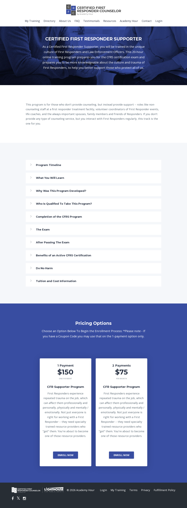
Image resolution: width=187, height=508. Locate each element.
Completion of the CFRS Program (59, 216)
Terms (133, 490)
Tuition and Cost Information (56, 281)
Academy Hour (129, 21)
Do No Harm (44, 268)
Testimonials (91, 21)
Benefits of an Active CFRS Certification (63, 255)
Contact (147, 21)
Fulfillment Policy (164, 490)
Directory (49, 21)
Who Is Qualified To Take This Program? (64, 203)
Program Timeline (48, 165)
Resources (109, 21)
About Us (65, 21)
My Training (32, 21)
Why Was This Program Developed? (61, 191)
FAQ (77, 21)
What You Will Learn (50, 178)
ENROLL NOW (65, 455)
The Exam (43, 229)
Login (158, 21)
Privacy (145, 490)
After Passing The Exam (52, 242)
